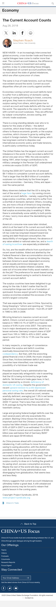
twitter (9, 588)
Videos (4, 553)
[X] (6, 33)
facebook (3, 588)
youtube (16, 588)
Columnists (5, 559)
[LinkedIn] (14, 33)
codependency (10, 354)
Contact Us (29, 598)
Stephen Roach (23, 40)
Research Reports (8, 562)
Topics (3, 550)
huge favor (26, 193)
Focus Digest (6, 565)
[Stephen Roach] (7, 43)
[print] (30, 33)
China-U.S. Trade (12, 503)
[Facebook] (22, 33)
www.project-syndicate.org (16, 497)
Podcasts (5, 556)
